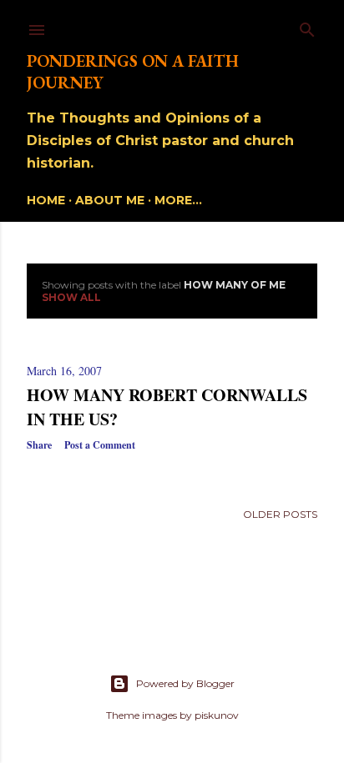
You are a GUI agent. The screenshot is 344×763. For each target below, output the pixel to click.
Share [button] (39, 445)
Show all (71, 297)
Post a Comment (99, 445)
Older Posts (280, 514)
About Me (109, 200)
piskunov (217, 715)
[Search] (307, 26)
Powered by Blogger (185, 683)
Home (46, 200)
